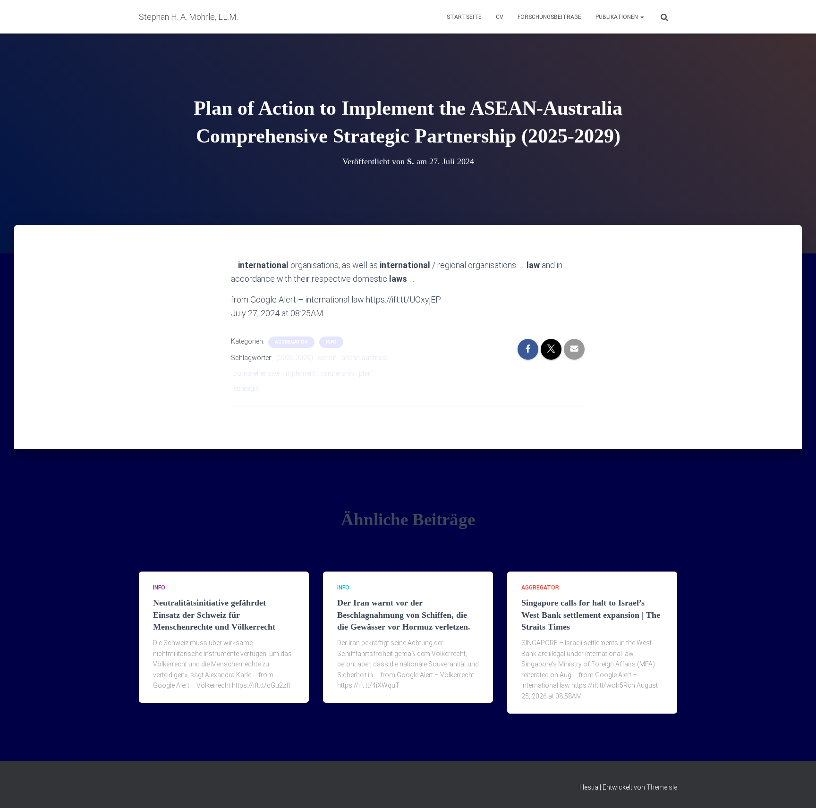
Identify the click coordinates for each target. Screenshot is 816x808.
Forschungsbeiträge (549, 17)
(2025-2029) (294, 358)
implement (299, 373)
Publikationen (617, 17)
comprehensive (256, 373)
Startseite (464, 17)
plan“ (366, 373)
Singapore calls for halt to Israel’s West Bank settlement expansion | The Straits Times (590, 614)
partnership (337, 373)
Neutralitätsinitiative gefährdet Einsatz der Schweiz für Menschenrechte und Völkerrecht (214, 614)
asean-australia (364, 358)
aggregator (291, 342)
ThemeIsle (661, 787)
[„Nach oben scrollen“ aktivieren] (797, 789)
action (327, 358)
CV (499, 17)
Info (331, 342)
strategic (246, 388)
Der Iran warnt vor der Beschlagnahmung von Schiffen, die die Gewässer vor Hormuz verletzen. (403, 614)
